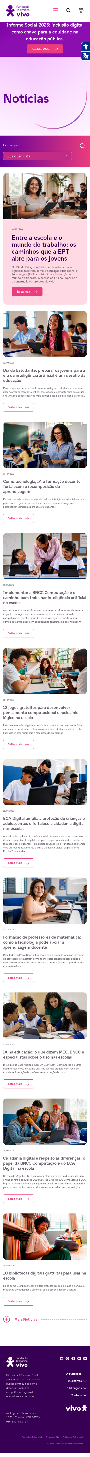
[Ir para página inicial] (15, 10)
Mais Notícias (25, 1319)
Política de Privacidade (73, 1437)
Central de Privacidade (32, 1437)
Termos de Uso (53, 1437)
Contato (76, 1395)
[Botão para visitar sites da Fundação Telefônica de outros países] (81, 10)
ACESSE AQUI (41, 49)
